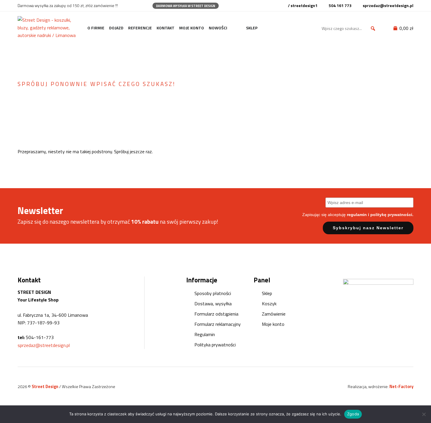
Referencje (140, 28)
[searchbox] (349, 28)
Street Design (45, 386)
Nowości (218, 28)
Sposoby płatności (212, 293)
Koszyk (269, 303)
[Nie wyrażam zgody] (424, 414)
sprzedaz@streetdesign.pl (44, 345)
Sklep (251, 28)
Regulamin (204, 334)
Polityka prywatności (215, 344)
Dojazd (116, 28)
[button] (373, 28)
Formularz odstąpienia (216, 313)
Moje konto (191, 28)
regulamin (357, 214)
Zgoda (353, 414)
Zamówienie (274, 313)
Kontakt (165, 28)
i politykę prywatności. (390, 214)
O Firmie (95, 28)
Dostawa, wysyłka (213, 303)
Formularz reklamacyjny (217, 324)
